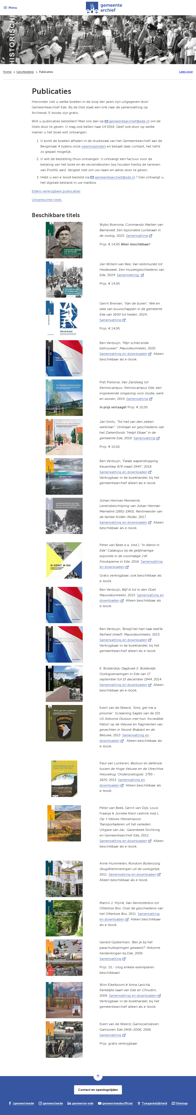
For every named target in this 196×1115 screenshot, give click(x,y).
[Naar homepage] (105, 7)
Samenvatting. (130, 275)
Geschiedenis (25, 72)
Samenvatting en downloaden (126, 354)
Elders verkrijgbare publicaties (56, 191)
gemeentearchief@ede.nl (129, 121)
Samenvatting (139, 236)
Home (7, 72)
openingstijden (94, 146)
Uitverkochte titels (47, 200)
